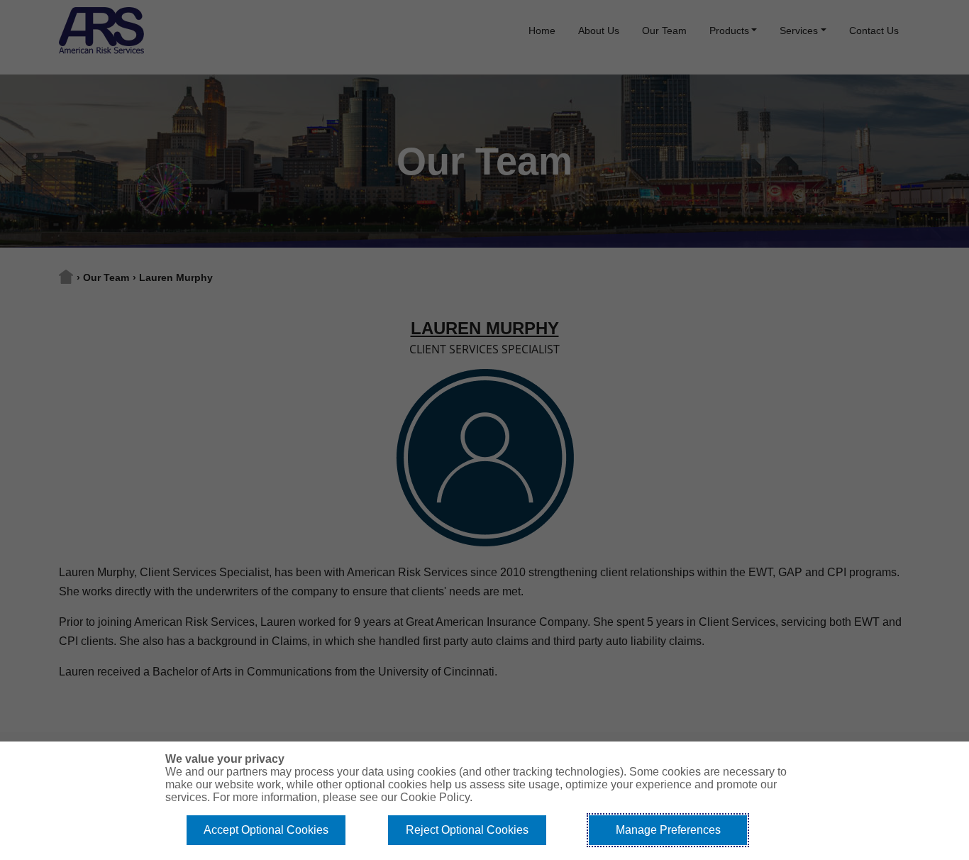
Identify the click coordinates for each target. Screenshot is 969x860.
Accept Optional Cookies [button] (266, 830)
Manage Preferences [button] (668, 830)
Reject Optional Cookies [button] (467, 830)
